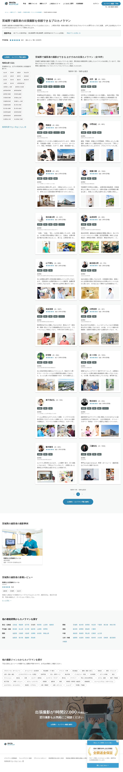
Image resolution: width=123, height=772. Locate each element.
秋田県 (39, 625)
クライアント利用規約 (10, 758)
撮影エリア (13, 12)
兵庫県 (33, 633)
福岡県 (75, 638)
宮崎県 (106, 638)
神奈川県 (113, 625)
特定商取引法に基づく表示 (56, 758)
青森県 (21, 625)
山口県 (100, 633)
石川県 (27, 629)
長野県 (45, 629)
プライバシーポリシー (40, 758)
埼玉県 (93, 625)
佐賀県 (81, 638)
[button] (5, 72)
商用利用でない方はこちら (13, 127)
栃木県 (81, 625)
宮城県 (19, 12)
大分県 (100, 638)
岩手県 (27, 625)
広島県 (93, 633)
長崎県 (87, 638)
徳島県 (15, 638)
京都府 (21, 633)
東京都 (106, 625)
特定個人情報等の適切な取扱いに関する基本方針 (80, 758)
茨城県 (75, 625)
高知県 (33, 638)
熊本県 (93, 638)
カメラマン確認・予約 (111, 3)
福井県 (33, 629)
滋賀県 (15, 633)
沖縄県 (65, 641)
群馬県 (87, 625)
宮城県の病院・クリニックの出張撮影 (32, 12)
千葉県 (100, 625)
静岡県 (81, 629)
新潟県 (15, 629)
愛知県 (87, 629)
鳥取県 (75, 633)
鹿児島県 (113, 638)
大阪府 (27, 633)
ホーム (6, 12)
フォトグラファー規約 (25, 758)
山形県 (45, 625)
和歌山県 (46, 633)
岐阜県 (75, 629)
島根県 (81, 633)
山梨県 (39, 629)
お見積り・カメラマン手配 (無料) (15, 57)
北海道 (15, 625)
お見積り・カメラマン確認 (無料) (61, 724)
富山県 (21, 629)
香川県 (21, 638)
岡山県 (87, 633)
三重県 (93, 629)
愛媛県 (27, 638)
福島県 (51, 625)
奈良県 (39, 633)
